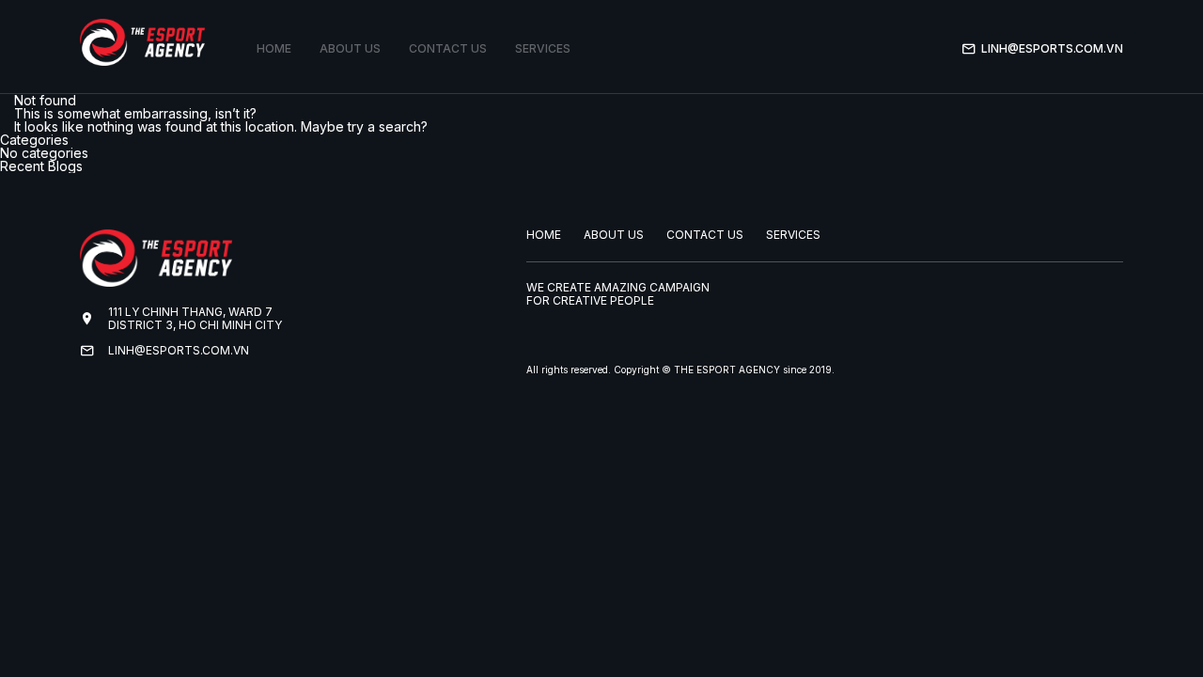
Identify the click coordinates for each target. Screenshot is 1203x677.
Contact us (448, 48)
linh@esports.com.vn (1052, 48)
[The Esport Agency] (142, 42)
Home (274, 48)
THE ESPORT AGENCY (727, 369)
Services (542, 48)
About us (350, 48)
